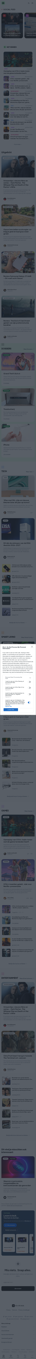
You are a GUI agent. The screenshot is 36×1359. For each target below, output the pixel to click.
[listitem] (18, 678)
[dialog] (18, 679)
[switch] (29, 682)
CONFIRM (11, 709)
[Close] (32, 647)
